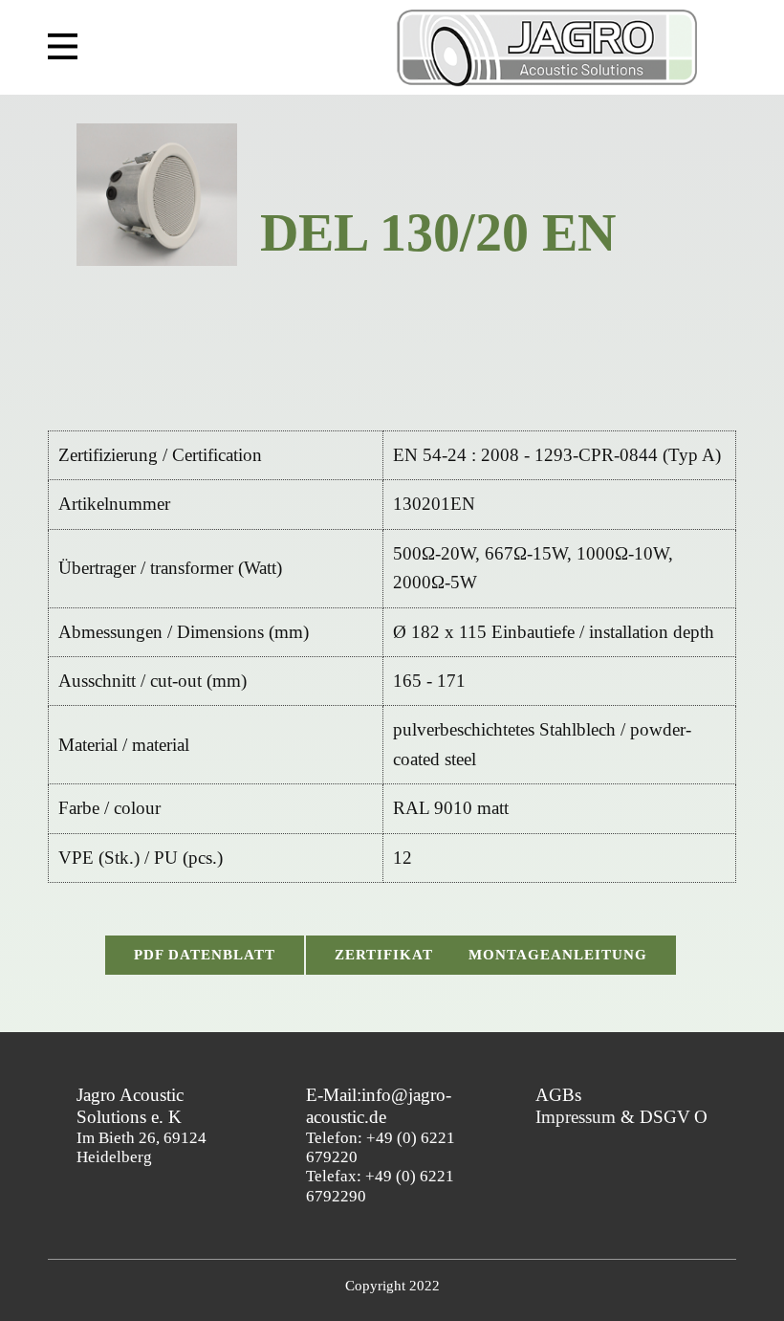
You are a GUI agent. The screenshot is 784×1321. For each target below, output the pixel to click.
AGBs (558, 1095)
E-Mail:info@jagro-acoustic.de (378, 1106)
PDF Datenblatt (204, 954)
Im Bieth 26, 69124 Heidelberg (141, 1126)
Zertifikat (384, 954)
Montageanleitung (557, 954)
